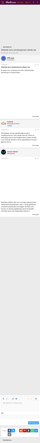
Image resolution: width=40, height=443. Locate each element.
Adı (2, 413)
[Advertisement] (20, 26)
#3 (38, 158)
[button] (3, 398)
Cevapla (36, 116)
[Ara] (38, 2)
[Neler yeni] (33, 2)
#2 (38, 130)
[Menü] (2, 2)
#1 (38, 64)
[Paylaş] (35, 64)
